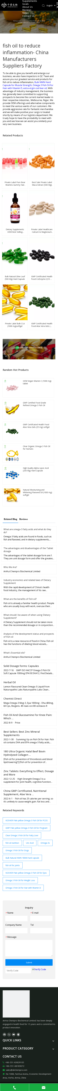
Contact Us (28, 15)
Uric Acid (30, 843)
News (25, 12)
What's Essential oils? (14, 652)
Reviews (26, 9)
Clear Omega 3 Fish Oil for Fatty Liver (22, 835)
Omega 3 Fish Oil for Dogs (17, 850)
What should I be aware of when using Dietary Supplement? (27, 616)
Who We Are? (10, 567)
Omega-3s (45, 843)
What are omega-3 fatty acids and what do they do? (27, 531)
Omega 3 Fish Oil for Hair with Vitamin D (23, 887)
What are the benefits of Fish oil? (20, 598)
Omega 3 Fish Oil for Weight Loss (20, 880)
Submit (29, 962)
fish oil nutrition (12, 843)
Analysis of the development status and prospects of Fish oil (29, 635)
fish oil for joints (13, 865)
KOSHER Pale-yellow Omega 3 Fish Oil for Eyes (26, 873)
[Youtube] (13, 1034)
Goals (25, 3)
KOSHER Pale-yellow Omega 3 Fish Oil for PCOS (27, 820)
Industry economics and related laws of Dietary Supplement (27, 582)
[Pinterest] (18, 1034)
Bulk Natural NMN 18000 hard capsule (22, 858)
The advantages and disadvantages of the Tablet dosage (28, 550)
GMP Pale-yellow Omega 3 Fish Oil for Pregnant (26, 828)
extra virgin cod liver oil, (35, 88)
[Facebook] (4, 1034)
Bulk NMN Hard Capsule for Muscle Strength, (27, 84)
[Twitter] (9, 1034)
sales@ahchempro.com (16, 1070)
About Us (27, 6)
